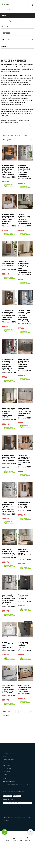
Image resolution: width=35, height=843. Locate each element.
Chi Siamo (5, 757)
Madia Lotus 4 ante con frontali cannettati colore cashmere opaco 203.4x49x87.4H (8, 689)
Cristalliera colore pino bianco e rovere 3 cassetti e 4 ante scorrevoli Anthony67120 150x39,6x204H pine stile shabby (24, 316)
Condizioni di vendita (8, 759)
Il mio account (6, 771)
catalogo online (17, 120)
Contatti (5, 762)
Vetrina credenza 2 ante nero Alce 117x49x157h (24, 596)
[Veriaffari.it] (10, 5)
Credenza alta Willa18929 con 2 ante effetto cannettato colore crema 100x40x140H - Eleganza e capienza (24, 267)
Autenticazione (7, 768)
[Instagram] (30, 827)
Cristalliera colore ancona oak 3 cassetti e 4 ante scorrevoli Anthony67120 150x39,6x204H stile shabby (8, 364)
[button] (17, 15)
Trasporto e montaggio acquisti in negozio (14, 791)
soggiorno (5, 69)
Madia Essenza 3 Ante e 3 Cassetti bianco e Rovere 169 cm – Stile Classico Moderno (24, 411)
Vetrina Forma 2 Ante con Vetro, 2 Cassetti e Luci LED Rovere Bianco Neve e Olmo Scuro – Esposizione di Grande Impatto (24, 171)
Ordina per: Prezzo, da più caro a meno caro (16, 135)
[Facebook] (26, 827)
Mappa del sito (7, 765)
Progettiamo (6, 789)
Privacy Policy (8, 795)
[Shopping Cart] (30, 832)
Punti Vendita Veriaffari (9, 781)
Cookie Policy (16, 795)
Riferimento (6, 177)
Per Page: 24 (7, 140)
